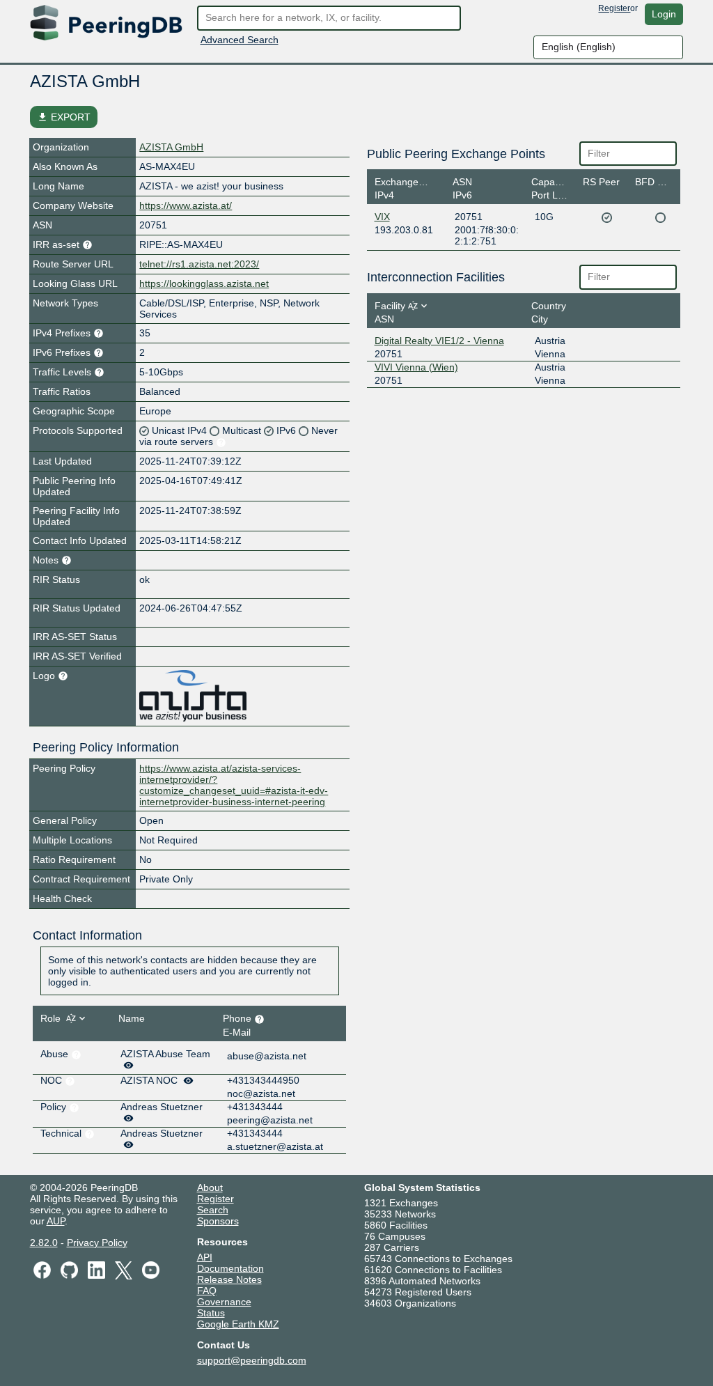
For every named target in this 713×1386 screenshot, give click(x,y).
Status (211, 1312)
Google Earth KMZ (238, 1324)
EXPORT (64, 117)
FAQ (207, 1290)
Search (212, 1209)
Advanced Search (240, 39)
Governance (224, 1301)
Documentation (230, 1268)
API (204, 1257)
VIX (382, 216)
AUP (56, 1221)
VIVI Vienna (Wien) (416, 367)
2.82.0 (44, 1242)
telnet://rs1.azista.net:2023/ (199, 264)
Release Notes (229, 1279)
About (210, 1187)
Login (664, 14)
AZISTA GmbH (171, 147)
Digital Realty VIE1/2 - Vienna (439, 340)
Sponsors (218, 1221)
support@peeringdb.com (251, 1360)
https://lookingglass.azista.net (204, 283)
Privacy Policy (97, 1242)
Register (614, 8)
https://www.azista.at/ (185, 205)
